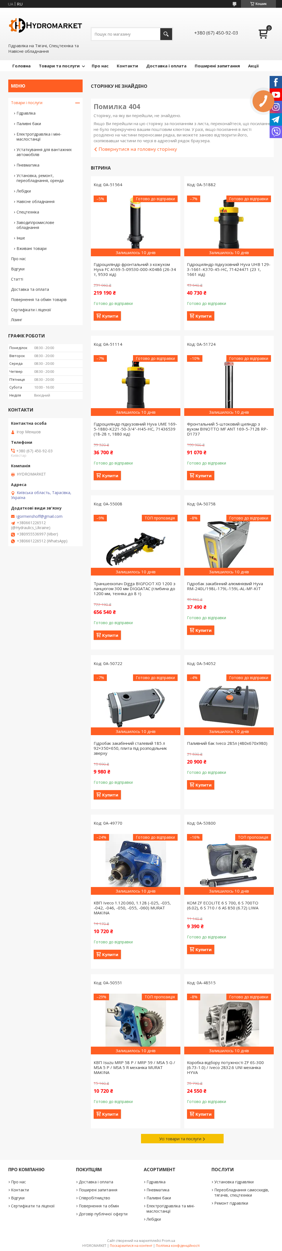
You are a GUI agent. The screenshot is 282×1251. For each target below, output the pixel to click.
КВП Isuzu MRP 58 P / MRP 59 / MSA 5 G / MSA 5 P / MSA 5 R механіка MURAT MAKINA (134, 1067)
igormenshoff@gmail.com (40, 516)
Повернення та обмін (99, 1205)
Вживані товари (32, 248)
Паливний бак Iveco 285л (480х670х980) (227, 743)
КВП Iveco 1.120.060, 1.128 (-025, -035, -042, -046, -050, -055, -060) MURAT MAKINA (132, 907)
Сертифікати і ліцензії (31, 309)
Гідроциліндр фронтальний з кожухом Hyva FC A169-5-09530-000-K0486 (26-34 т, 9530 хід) (135, 269)
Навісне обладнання (36, 201)
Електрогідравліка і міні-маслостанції (39, 136)
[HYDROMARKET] (45, 25)
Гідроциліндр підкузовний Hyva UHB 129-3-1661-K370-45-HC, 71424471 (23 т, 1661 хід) (228, 269)
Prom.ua (168, 1240)
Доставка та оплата (30, 289)
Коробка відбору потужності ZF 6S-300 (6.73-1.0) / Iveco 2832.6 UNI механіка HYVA (225, 1067)
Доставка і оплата (166, 65)
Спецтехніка (28, 212)
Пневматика (28, 165)
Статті (17, 279)
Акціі (253, 65)
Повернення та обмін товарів (39, 299)
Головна (21, 65)
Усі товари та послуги (180, 1138)
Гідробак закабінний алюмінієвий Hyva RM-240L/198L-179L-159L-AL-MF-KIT (225, 586)
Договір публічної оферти (103, 1213)
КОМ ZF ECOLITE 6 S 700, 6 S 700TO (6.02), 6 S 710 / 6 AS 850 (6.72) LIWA (222, 905)
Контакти (127, 65)
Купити (110, 316)
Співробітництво (94, 1197)
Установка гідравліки (234, 1181)
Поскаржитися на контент (131, 1245)
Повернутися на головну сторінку (138, 149)
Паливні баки (29, 123)
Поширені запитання (217, 65)
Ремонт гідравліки (231, 1203)
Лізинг (16, 319)
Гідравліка (26, 113)
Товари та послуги (59, 65)
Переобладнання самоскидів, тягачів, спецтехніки (241, 1192)
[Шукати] (166, 34)
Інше (21, 238)
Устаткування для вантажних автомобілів (44, 152)
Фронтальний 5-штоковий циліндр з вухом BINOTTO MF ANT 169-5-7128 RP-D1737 (227, 428)
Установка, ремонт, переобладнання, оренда (40, 178)
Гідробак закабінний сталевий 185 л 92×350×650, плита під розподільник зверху (130, 748)
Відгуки (18, 268)
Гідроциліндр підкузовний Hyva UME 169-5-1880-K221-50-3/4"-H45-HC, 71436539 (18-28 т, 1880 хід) (135, 428)
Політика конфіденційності (178, 1245)
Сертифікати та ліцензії (33, 1205)
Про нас (100, 65)
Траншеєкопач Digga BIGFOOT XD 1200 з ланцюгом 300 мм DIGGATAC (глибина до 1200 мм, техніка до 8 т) (134, 588)
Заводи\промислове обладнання (35, 225)
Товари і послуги (26, 102)
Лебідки (24, 191)
